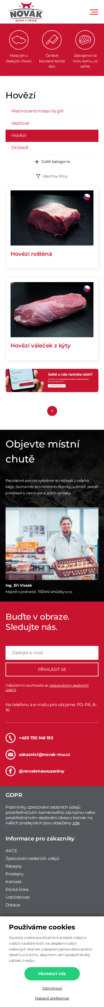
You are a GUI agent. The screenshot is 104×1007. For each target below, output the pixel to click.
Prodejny (15, 873)
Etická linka (17, 889)
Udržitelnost (18, 897)
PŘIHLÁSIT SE (52, 669)
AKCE (11, 850)
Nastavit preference (52, 998)
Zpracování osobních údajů (32, 858)
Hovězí (18, 135)
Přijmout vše (52, 974)
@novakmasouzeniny (41, 771)
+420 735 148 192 (36, 737)
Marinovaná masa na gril (37, 111)
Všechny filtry (55, 176)
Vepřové (20, 123)
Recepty (14, 866)
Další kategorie (55, 161)
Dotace (13, 905)
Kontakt (14, 881)
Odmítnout (52, 988)
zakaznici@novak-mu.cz (44, 754)
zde (76, 822)
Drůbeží (19, 147)
